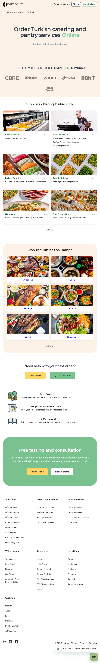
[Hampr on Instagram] (5, 642)
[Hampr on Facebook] (16, 642)
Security (93, 643)
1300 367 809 (64, 375)
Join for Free (37, 471)
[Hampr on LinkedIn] (10, 642)
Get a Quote (35, 375)
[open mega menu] (22, 4)
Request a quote (62, 4)
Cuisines (20, 12)
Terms (74, 643)
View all (50, 229)
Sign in (76, 4)
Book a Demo (62, 471)
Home (10, 12)
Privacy (83, 643)
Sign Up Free (89, 4)
